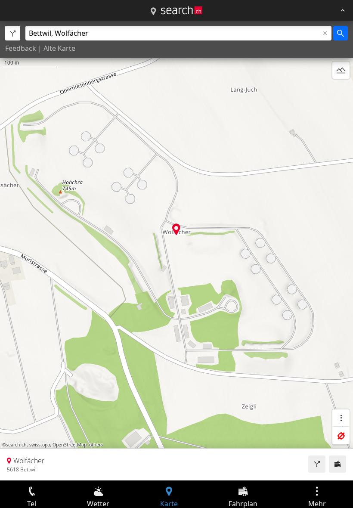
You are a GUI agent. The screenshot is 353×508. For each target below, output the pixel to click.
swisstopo (39, 445)
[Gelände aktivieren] (341, 70)
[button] (176, 229)
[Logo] (181, 10)
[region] (176, 250)
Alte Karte (59, 48)
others (96, 445)
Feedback (20, 48)
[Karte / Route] (153, 11)
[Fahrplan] (337, 464)
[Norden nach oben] (341, 90)
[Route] (316, 464)
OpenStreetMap (70, 445)
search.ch (16, 445)
